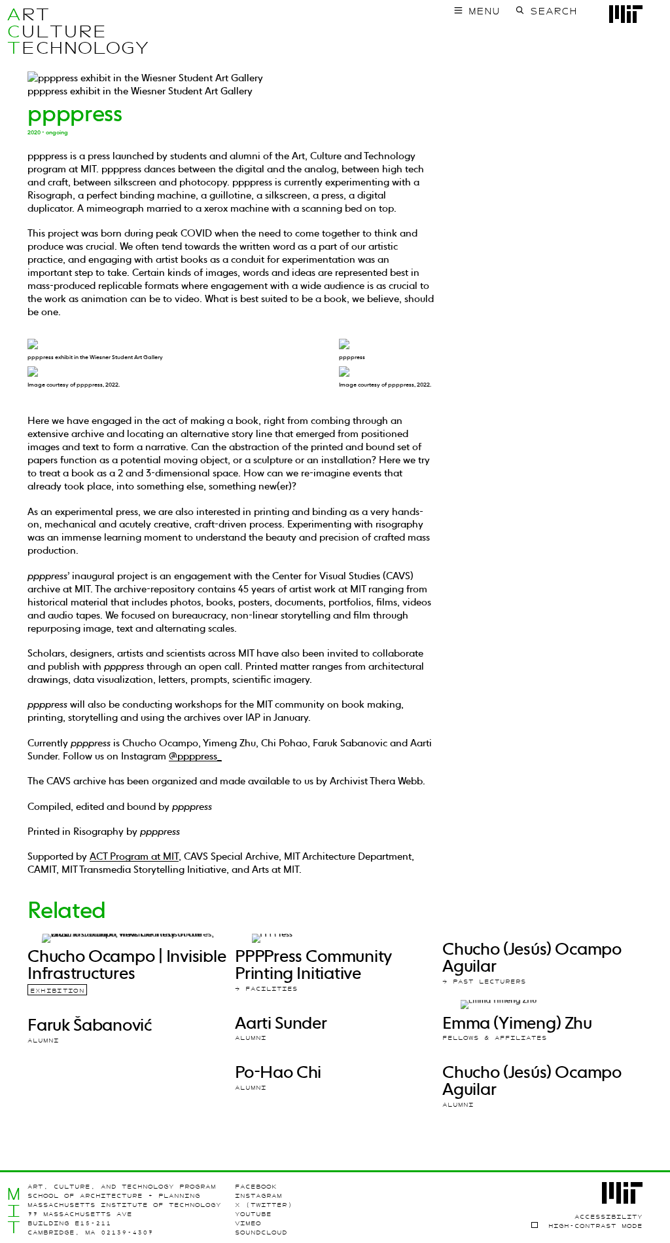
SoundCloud (261, 1232)
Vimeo (248, 1223)
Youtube (253, 1213)
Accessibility (608, 1216)
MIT (14, 1210)
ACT (14, 31)
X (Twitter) (263, 1204)
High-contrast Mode (595, 1225)
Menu (484, 11)
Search (553, 11)
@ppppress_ (195, 756)
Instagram (258, 1195)
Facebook (256, 1186)
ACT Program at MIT (134, 856)
